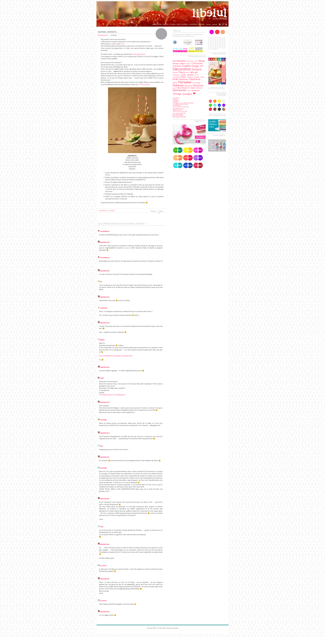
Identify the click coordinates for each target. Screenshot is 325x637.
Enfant (197, 69)
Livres (196, 75)
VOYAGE (201, 24)
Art (196, 61)
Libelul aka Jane (104, 242)
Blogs (202, 61)
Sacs (174, 88)
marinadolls (103, 468)
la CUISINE (176, 98)
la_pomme (103, 565)
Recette (188, 86)
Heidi (101, 527)
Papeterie (194, 79)
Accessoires (179, 61)
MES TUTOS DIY (177, 110)
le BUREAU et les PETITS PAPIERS (183, 103)
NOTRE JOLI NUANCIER (180, 111)
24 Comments (103, 35)
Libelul (176, 628)
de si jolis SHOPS (178, 115)
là (116, 44)
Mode (202, 77)
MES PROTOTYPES (178, 108)
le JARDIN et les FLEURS (180, 104)
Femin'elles (103, 420)
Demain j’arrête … (108, 32)
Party (175, 83)
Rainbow (178, 85)
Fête (187, 72)
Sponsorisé (179, 90)
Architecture (190, 61)
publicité (214, 24)
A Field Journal (144, 84)
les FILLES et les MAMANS (181, 107)
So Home (199, 88)
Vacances (195, 90)
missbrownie (103, 308)
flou (101, 282)
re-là (122, 44)
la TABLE (175, 101)
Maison (183, 77)
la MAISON (176, 100)
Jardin (183, 75)
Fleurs (181, 72)
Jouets (190, 75)
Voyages (187, 94)
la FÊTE (175, 99)
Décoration (182, 69)
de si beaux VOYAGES (179, 113)
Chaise (188, 63)
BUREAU (185, 24)
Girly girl (194, 72)
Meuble (196, 77)
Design (195, 66)
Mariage (190, 77)
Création (177, 66)
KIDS (178, 24)
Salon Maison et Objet (186, 88)
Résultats (198, 85)
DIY (202, 66)
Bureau (176, 64)
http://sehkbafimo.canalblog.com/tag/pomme (115, 356)
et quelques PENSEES (179, 117)
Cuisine (186, 66)
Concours (196, 63)
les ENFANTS (177, 105)
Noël (175, 79)
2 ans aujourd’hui (138, 54)
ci (111, 44)
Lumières (176, 77)
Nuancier (183, 79)
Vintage (177, 94)
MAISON (165, 24)
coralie (102, 378)
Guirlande (176, 75)
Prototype (196, 83)
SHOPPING (193, 24)
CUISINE (173, 24)
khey (101, 446)
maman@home (104, 231)
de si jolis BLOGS (178, 114)
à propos (208, 24)
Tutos (188, 90)
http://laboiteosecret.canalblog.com (112, 395)
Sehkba (102, 340)
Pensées (184, 82)
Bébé (182, 64)
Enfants (175, 72)
